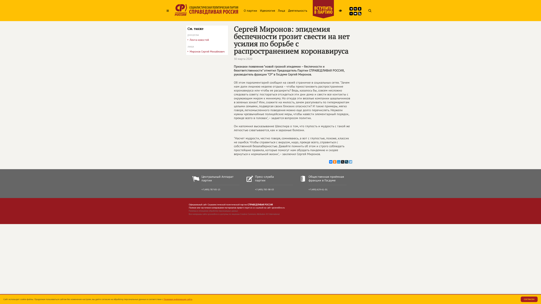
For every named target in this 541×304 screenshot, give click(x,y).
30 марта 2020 (243, 59)
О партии (250, 11)
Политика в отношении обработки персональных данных (213, 211)
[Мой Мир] (338, 162)
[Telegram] (350, 162)
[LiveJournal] (346, 162)
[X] (342, 162)
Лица (281, 11)
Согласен (529, 299)
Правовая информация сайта (178, 299)
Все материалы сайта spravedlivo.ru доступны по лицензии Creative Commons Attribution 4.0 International (234, 214)
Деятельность (297, 11)
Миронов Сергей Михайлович (207, 51)
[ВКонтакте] (330, 162)
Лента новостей (199, 40)
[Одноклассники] (334, 162)
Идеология (267, 11)
